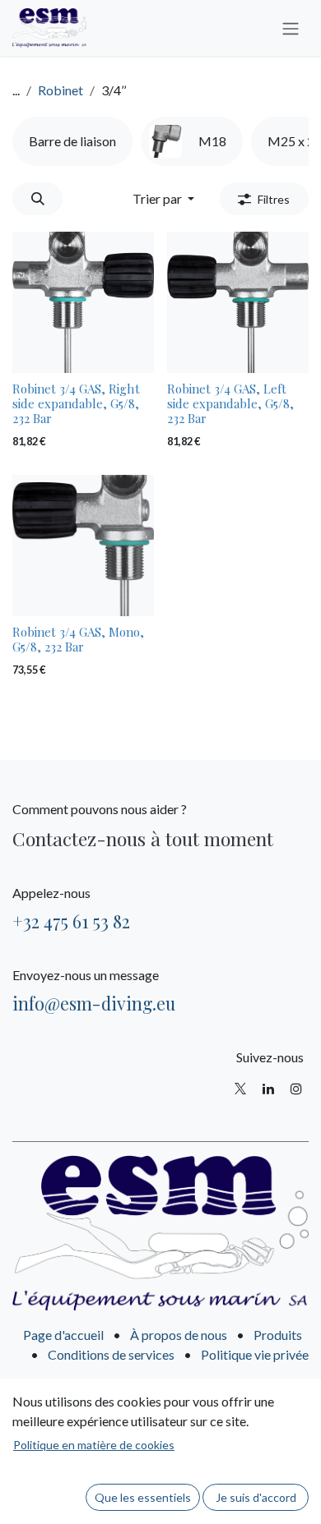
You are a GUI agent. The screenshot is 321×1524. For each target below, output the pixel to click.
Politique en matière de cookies (93, 1445)
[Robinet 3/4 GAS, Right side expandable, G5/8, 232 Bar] (83, 302)
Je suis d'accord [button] (256, 1497)
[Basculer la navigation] (290, 28)
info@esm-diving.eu (93, 1003)
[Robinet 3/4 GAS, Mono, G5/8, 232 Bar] (83, 545)
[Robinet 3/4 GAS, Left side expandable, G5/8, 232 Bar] (238, 302)
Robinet (60, 90)
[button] (37, 198)
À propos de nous (178, 1334)
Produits (278, 1334)
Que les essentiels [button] (143, 1497)
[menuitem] (72, 141)
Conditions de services (111, 1354)
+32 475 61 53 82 (71, 920)
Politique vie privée (255, 1354)
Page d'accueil (63, 1334)
